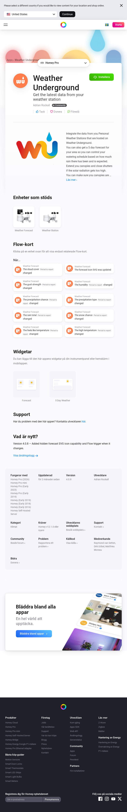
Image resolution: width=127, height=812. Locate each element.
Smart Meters (11, 781)
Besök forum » (18, 543)
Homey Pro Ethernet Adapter (18, 748)
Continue (67, 14)
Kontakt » (99, 526)
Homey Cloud (11, 722)
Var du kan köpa (48, 735)
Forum (73, 755)
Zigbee (101, 727)
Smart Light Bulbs (13, 777)
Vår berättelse (47, 727)
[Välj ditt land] (107, 25)
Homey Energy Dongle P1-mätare (20, 744)
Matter (101, 731)
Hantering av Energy (107, 742)
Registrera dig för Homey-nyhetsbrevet (26, 794)
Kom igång (75, 722)
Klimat (14, 526)
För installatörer (77, 771)
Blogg (44, 740)
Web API (74, 731)
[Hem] (63, 25)
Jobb (43, 722)
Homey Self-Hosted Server (17, 735)
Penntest (74, 759)
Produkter (10, 717)
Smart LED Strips (13, 772)
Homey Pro (10, 727)
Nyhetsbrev (46, 748)
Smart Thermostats (14, 768)
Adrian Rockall (101, 479)
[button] (30, 14)
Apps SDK (74, 727)
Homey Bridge (11, 740)
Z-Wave (102, 722)
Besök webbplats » (75, 530)
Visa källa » (72, 543)
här (83, 421)
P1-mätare (103, 751)
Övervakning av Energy (108, 746)
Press (44, 744)
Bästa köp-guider (14, 754)
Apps (10, 60)
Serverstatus (76, 740)
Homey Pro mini (12, 731)
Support (45, 731)
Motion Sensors (12, 759)
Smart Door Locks (13, 764)
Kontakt (45, 752)
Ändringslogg (76, 735)
